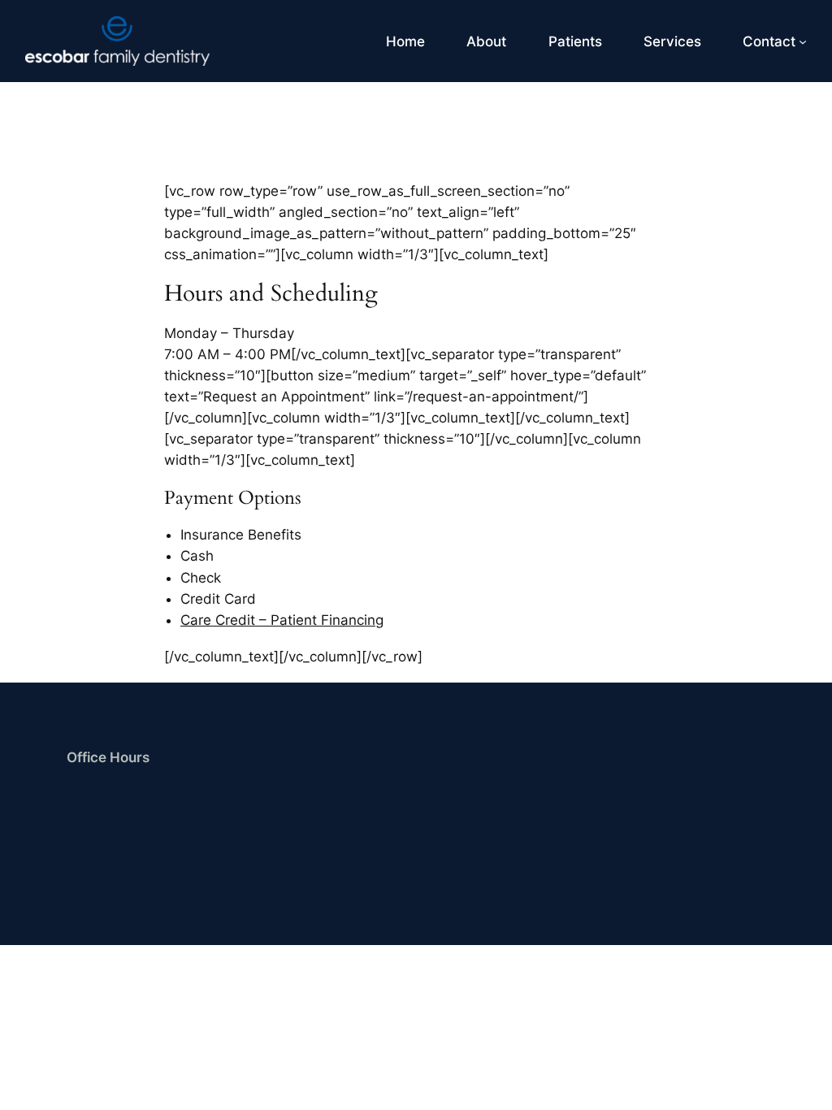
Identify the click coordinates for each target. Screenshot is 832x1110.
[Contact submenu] (803, 41)
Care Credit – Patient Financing (282, 620)
